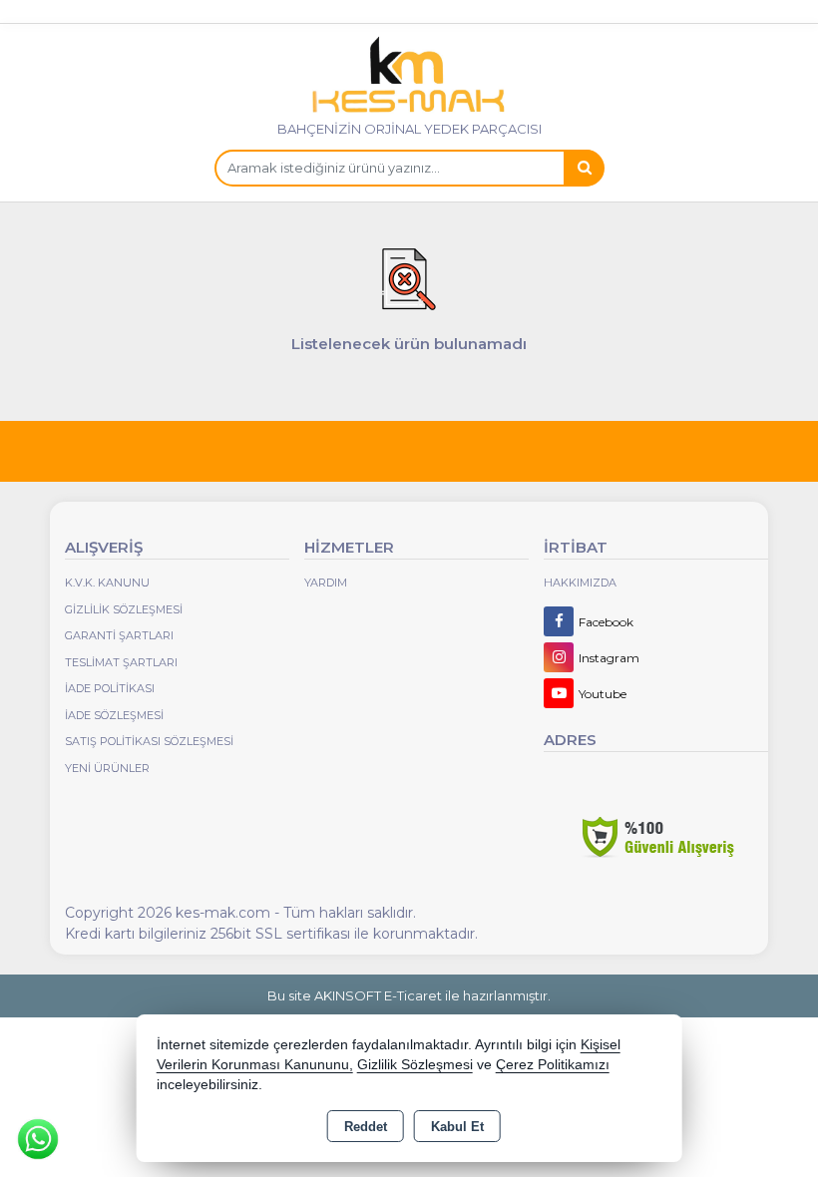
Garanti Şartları (119, 635)
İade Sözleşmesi (114, 715)
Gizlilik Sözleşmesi (124, 609)
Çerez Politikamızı (553, 1064)
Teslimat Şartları (121, 662)
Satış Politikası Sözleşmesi (149, 741)
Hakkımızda (580, 582)
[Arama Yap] (584, 168)
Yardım (325, 582)
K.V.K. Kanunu (107, 582)
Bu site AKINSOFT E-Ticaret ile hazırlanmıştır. (409, 995)
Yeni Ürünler (107, 768)
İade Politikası (110, 688)
